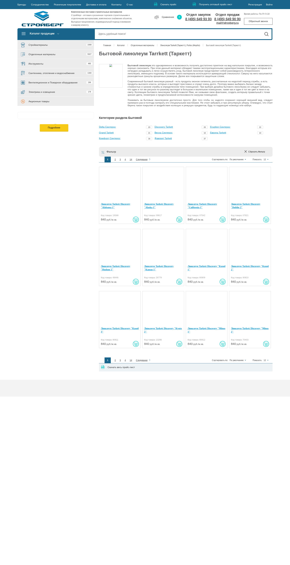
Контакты (116, 4)
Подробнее (54, 127)
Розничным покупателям (67, 4)
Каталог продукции (42, 34)
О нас (130, 4)
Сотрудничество (40, 4)
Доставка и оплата (96, 4)
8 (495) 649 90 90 (227, 19)
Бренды (21, 4)
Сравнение (171, 17)
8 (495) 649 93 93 (198, 19)
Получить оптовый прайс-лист (215, 4)
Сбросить (256, 152)
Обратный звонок (258, 21)
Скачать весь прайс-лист (121, 367)
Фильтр (111, 151)
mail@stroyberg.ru (227, 23)
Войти (269, 4)
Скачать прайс (168, 4)
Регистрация (255, 4)
